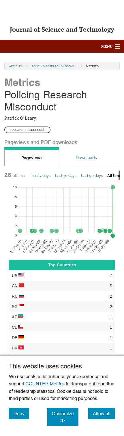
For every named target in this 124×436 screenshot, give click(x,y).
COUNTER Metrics (45, 383)
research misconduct (27, 130)
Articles (15, 66)
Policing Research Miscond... (54, 66)
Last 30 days (65, 175)
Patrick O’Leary (20, 118)
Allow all (104, 413)
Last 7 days (40, 175)
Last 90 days (92, 175)
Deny (21, 413)
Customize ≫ (65, 416)
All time (114, 175)
